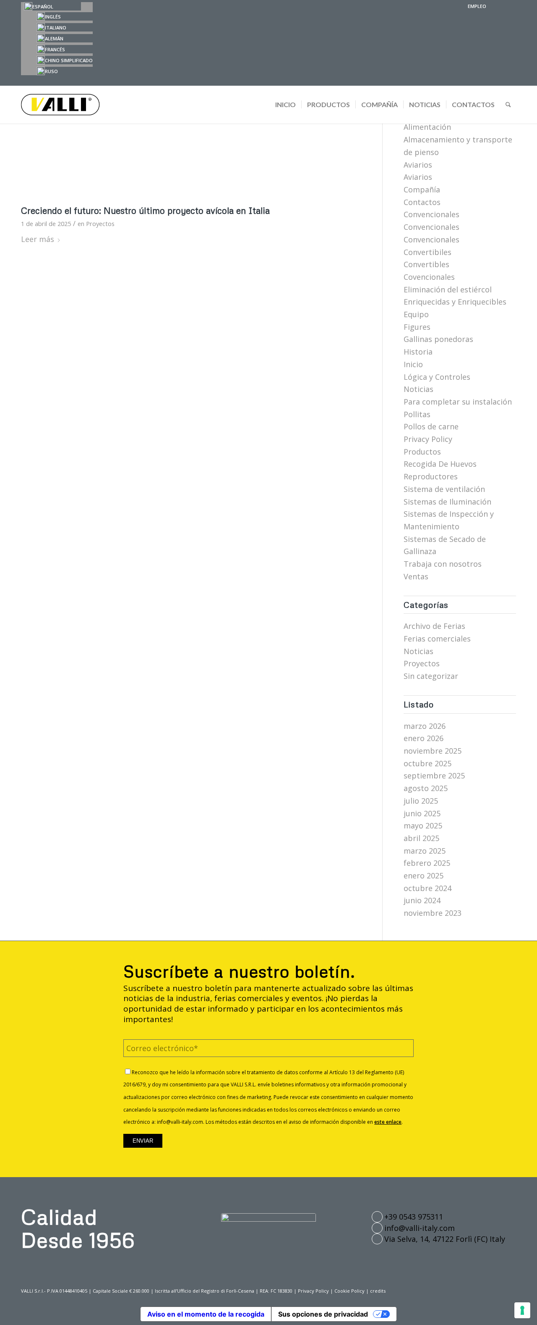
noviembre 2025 (432, 751)
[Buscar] (508, 105)
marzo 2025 (425, 851)
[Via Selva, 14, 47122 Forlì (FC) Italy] (377, 1238)
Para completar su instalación (458, 402)
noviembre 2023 (432, 913)
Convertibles (426, 264)
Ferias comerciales (437, 639)
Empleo (477, 6)
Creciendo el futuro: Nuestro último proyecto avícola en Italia (145, 210)
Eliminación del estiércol (448, 289)
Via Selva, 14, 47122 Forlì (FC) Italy (444, 1239)
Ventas (416, 576)
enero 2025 (423, 875)
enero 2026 (423, 738)
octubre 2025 (427, 763)
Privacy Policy (428, 439)
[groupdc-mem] (268, 1221)
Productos (422, 452)
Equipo (416, 314)
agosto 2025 (426, 788)
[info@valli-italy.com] (377, 1227)
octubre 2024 (427, 888)
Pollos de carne (431, 426)
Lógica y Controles (437, 377)
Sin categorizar (431, 676)
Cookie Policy (349, 1291)
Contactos (422, 202)
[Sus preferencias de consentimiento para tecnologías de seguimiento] (522, 1310)
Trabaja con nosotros (443, 564)
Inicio (413, 364)
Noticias (418, 389)
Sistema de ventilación (444, 489)
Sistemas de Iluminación (447, 502)
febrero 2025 (427, 863)
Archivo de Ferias (434, 626)
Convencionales (431, 214)
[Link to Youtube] (497, 6)
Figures (417, 327)
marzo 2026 (425, 726)
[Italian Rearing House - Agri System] (191, 136)
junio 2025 (422, 813)
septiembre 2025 (434, 775)
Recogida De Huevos (440, 464)
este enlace (387, 1121)
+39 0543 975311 (413, 1217)
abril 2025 (421, 838)
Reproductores (431, 476)
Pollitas (417, 414)
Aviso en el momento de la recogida (205, 1314)
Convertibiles (427, 252)
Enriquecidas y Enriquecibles (455, 302)
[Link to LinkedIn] (509, 6)
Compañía (422, 189)
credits (378, 1291)
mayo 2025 (423, 825)
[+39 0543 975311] (377, 1216)
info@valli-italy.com (419, 1228)
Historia (418, 352)
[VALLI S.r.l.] (62, 105)
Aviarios (418, 165)
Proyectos (100, 223)
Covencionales (429, 277)
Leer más (37, 239)
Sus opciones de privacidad (323, 1314)
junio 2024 (422, 900)
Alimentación (427, 127)
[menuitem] (475, 6)
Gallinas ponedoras (438, 339)
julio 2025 (421, 801)
